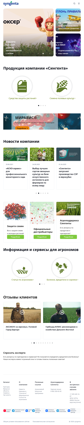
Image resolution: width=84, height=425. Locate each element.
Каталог (6, 382)
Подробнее (21, 128)
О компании (23, 383)
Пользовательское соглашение (44, 421)
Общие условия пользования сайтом (16, 421)
